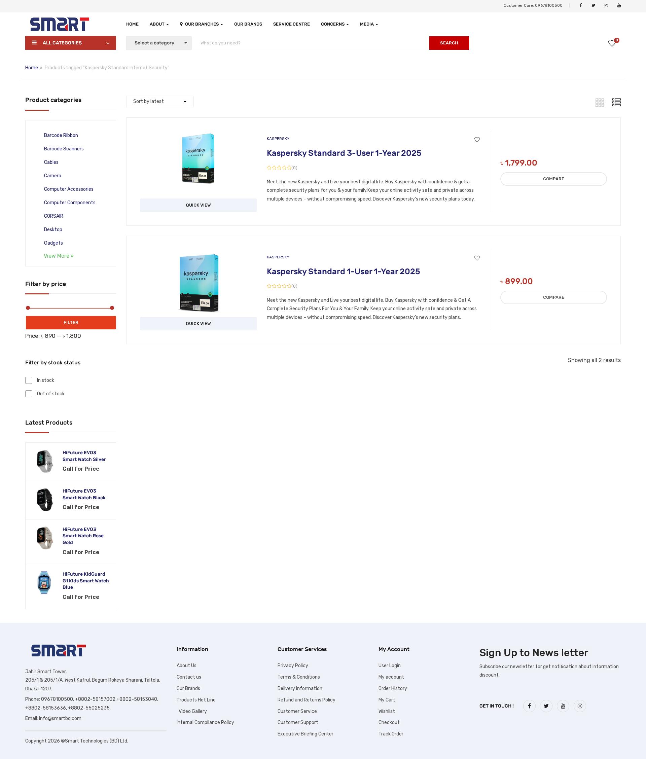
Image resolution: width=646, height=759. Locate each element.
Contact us (189, 677)
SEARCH (449, 42)
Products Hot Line (196, 700)
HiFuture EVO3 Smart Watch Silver (84, 456)
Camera (52, 176)
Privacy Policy (293, 665)
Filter (71, 322)
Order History (393, 688)
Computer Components (70, 203)
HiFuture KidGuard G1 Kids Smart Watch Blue (86, 580)
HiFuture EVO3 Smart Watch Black (84, 494)
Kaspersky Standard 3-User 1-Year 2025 (344, 153)
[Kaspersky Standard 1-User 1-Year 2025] (198, 254)
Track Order (391, 734)
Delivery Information (300, 688)
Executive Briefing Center (305, 734)
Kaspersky (278, 138)
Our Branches (202, 24)
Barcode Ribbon (61, 135)
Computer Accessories (69, 189)
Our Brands (248, 24)
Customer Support (298, 722)
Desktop (53, 229)
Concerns (333, 24)
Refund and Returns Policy (306, 700)
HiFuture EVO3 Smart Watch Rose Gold (83, 536)
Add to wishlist (477, 140)
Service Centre (291, 24)
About (158, 24)
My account (391, 677)
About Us (186, 665)
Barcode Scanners (64, 149)
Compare (553, 178)
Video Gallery (192, 711)
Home (132, 24)
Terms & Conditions (299, 677)
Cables (51, 162)
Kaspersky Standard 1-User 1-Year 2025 (343, 271)
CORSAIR (53, 216)
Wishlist (387, 711)
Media (367, 24)
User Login (390, 665)
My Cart (387, 700)
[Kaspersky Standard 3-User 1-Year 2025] (198, 136)
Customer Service (297, 711)
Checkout (389, 722)
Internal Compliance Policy (205, 722)
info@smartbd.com (60, 718)
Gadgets (53, 243)
